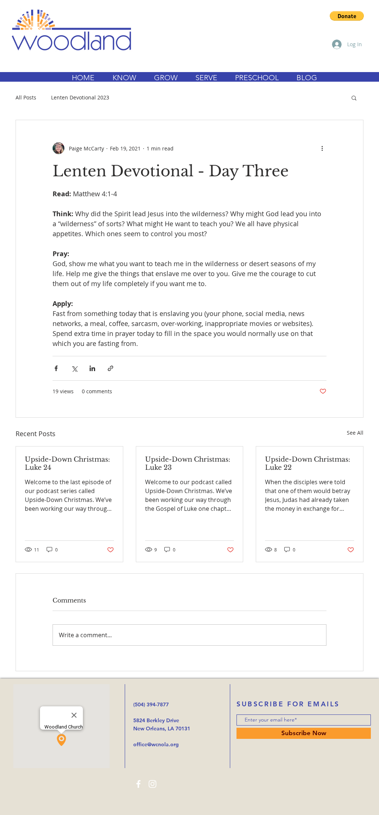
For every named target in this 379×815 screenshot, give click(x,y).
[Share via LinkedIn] (92, 368)
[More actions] (322, 148)
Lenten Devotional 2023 (80, 97)
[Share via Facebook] (56, 368)
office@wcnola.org (156, 744)
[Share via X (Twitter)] (74, 368)
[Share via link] (110, 368)
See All (355, 432)
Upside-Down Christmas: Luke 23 (187, 463)
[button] (347, 16)
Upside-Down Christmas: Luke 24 (67, 463)
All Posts (26, 97)
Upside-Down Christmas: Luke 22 (307, 463)
